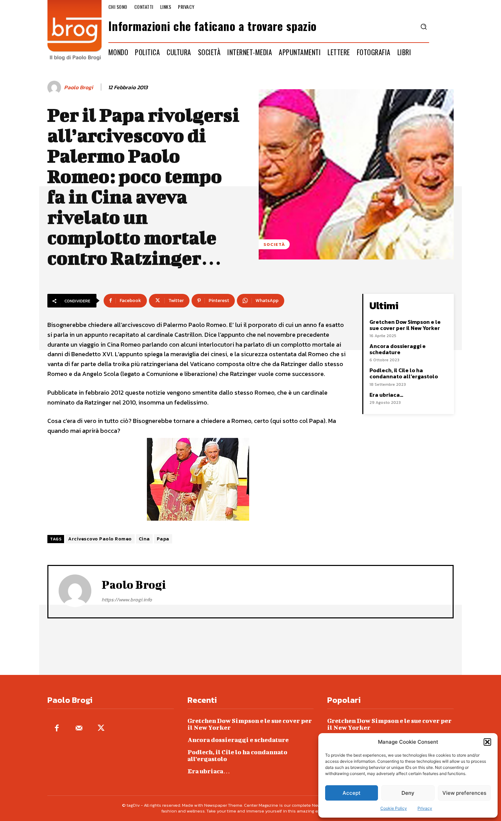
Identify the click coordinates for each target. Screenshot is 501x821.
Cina (144, 538)
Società (274, 244)
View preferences (464, 793)
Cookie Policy (393, 808)
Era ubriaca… (386, 395)
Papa (163, 538)
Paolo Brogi (78, 87)
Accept (352, 793)
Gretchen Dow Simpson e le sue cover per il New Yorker (405, 325)
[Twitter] (101, 728)
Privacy (425, 808)
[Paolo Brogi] (55, 87)
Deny (407, 793)
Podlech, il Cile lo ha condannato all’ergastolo (403, 373)
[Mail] (79, 728)
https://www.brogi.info (127, 599)
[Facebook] (56, 728)
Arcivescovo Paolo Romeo (100, 538)
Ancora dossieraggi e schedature (397, 349)
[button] (487, 742)
